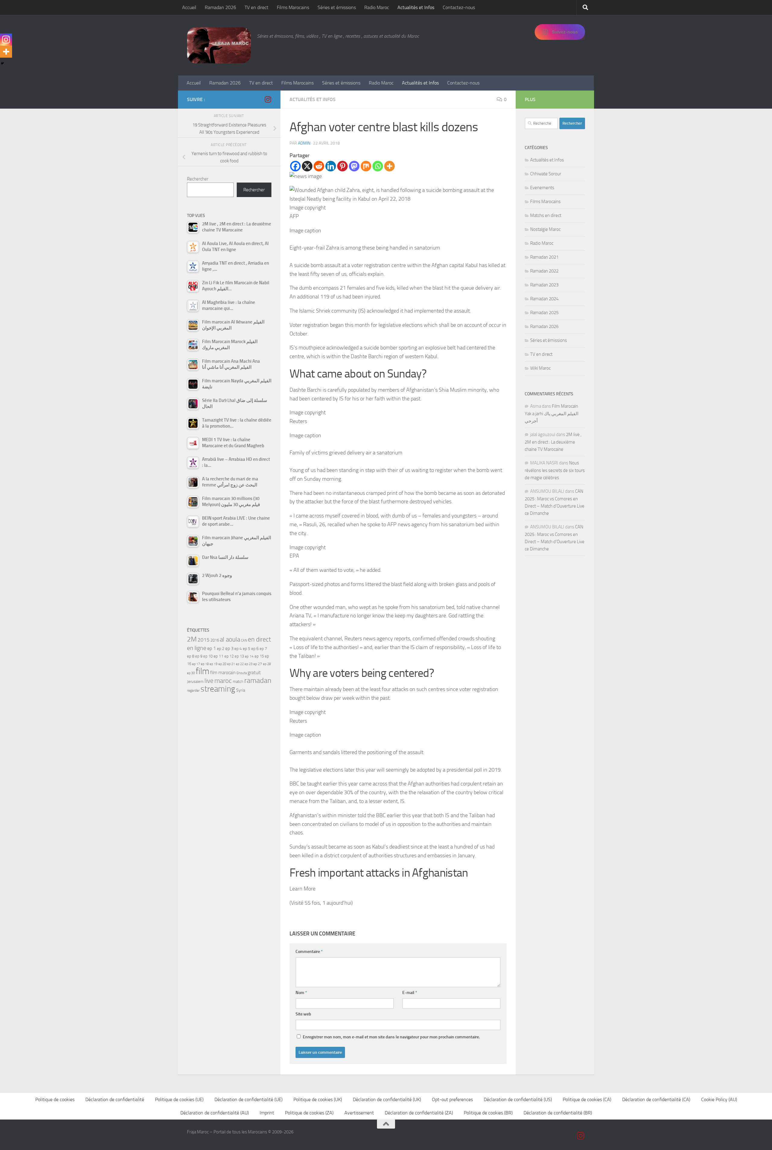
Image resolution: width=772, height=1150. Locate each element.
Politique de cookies (54, 1099)
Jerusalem (195, 681)
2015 (204, 640)
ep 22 (240, 664)
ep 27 (257, 664)
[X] (307, 166)
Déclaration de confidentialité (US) (518, 1099)
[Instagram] (6, 39)
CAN (244, 640)
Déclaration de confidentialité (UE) (248, 1099)
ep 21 (231, 664)
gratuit (254, 672)
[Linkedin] (330, 166)
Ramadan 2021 (544, 257)
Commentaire (309, 951)
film (202, 671)
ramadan (257, 680)
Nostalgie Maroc (545, 229)
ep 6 (255, 648)
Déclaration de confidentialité (114, 1099)
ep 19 (213, 664)
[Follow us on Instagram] (267, 99)
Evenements (542, 187)
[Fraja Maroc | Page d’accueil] (219, 45)
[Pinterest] (342, 166)
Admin (304, 143)
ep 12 (229, 656)
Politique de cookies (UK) (317, 1099)
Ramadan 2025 (544, 312)
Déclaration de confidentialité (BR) (558, 1113)
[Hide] (2, 63)
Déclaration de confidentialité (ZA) (419, 1113)
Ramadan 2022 (544, 271)
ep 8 (190, 656)
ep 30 (191, 673)
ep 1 (211, 648)
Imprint (267, 1113)
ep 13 (239, 656)
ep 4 (238, 648)
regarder (193, 690)
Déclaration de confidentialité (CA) (656, 1099)
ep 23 (248, 664)
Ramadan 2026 (220, 7)
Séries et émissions (337, 7)
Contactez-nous (459, 7)
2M (192, 639)
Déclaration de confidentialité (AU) (214, 1113)
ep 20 (222, 664)
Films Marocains (293, 7)
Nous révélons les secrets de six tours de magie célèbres (555, 470)
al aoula (230, 639)
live (209, 680)
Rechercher (197, 179)
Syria (240, 690)
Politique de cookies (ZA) (309, 1113)
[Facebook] (295, 166)
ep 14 (249, 656)
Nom (301, 992)
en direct (259, 639)
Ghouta (241, 673)
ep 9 (198, 656)
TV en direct (256, 7)
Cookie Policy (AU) (719, 1099)
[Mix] (366, 166)
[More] (389, 166)
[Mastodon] (354, 166)
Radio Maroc (376, 7)
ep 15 (259, 656)
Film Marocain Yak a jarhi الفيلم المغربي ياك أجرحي (551, 413)
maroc (223, 681)
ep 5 (246, 648)
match (238, 681)
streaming (218, 689)
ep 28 (267, 664)
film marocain (223, 672)
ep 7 (263, 648)
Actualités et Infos (415, 7)
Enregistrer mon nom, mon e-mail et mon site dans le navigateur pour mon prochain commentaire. (391, 1037)
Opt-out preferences (452, 1099)
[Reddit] (319, 166)
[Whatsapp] (377, 166)
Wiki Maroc (540, 368)
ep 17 (196, 664)
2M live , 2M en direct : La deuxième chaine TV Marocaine (553, 442)
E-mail (409, 992)
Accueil (189, 7)
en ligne (196, 647)
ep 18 (205, 664)
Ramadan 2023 (544, 285)
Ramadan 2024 (544, 298)
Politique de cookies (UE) (179, 1099)
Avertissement (359, 1113)
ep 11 (218, 656)
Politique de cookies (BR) (488, 1113)
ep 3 (229, 648)
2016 (214, 640)
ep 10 (208, 656)
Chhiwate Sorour (545, 174)
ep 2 (220, 648)
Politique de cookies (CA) (587, 1099)
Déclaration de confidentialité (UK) (387, 1099)
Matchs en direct (545, 215)
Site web (303, 1014)
